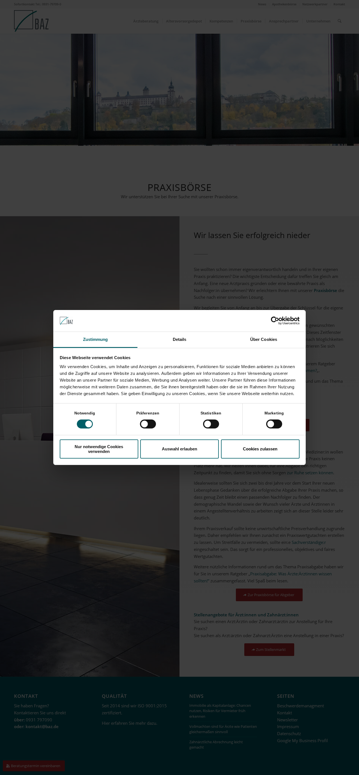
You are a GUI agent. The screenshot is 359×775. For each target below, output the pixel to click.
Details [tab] (180, 339)
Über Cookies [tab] (263, 339)
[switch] (148, 424)
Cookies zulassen (260, 448)
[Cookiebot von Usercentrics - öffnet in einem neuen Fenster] (275, 320)
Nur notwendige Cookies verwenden (99, 449)
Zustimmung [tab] (95, 339)
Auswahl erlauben (179, 448)
